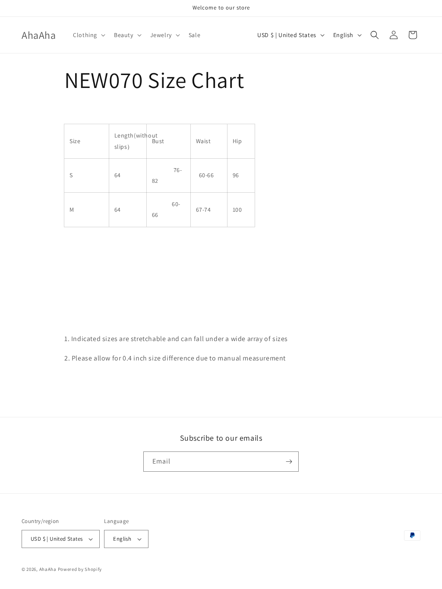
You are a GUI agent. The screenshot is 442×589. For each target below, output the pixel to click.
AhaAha (48, 569)
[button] (88, 35)
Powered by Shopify (80, 569)
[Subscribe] (288, 461)
